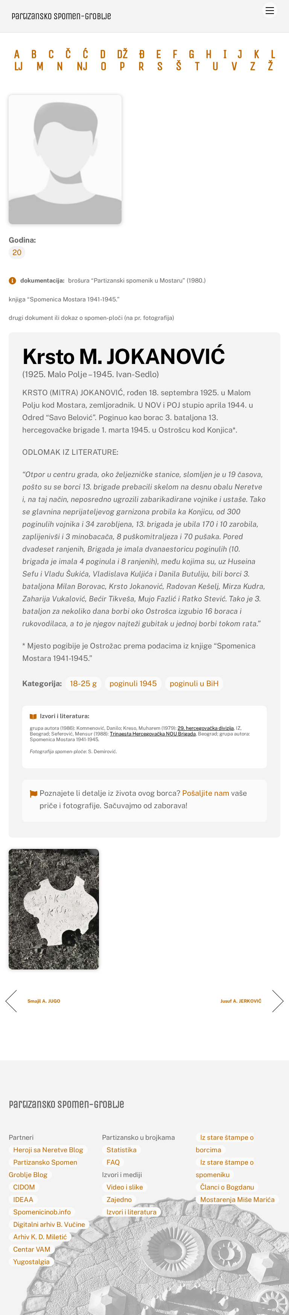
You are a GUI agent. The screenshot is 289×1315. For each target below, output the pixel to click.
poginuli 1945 (133, 683)
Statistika (121, 1150)
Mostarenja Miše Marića (237, 1199)
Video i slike (124, 1187)
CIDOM (24, 1187)
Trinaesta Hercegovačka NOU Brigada (153, 734)
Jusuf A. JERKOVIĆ (241, 1001)
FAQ (113, 1162)
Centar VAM (31, 1249)
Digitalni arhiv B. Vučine (49, 1224)
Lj (18, 66)
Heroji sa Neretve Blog (48, 1150)
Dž (122, 54)
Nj (82, 66)
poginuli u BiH (194, 683)
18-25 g (83, 683)
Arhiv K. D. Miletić (40, 1237)
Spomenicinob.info (42, 1212)
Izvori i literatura (131, 1212)
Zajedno (119, 1199)
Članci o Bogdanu (227, 1187)
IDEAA (23, 1199)
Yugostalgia (31, 1262)
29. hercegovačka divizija (206, 728)
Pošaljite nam (205, 793)
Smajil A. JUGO (43, 1001)
